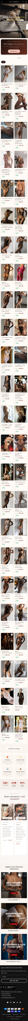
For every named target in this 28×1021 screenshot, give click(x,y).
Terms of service (10, 1016)
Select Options (7, 80)
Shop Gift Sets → (14, 51)
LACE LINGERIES (13, 900)
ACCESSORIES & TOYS (13, 961)
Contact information (14, 1018)
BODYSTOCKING (13, 931)
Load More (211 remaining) (14, 748)
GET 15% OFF (14, 980)
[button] (1, 1)
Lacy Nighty (8, 1014)
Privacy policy (23, 1014)
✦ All (3, 61)
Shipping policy (19, 1016)
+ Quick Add (7, 137)
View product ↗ (7, 818)
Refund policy (15, 1014)
